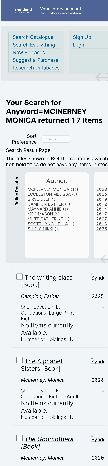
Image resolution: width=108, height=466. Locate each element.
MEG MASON (40, 213)
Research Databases (36, 68)
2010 (101, 199)
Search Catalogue (33, 37)
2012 (101, 204)
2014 (101, 209)
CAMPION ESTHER (46, 204)
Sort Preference (24, 139)
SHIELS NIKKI (40, 228)
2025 (101, 228)
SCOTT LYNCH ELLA (48, 223)
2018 (101, 223)
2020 (101, 189)
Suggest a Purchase (35, 60)
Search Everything (34, 45)
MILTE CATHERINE (45, 218)
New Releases (29, 52)
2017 (101, 213)
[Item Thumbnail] (97, 278)
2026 (101, 194)
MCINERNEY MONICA (48, 189)
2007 (101, 218)
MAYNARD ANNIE (45, 209)
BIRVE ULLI (38, 199)
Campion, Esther (40, 296)
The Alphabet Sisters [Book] (42, 364)
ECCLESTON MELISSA (49, 194)
